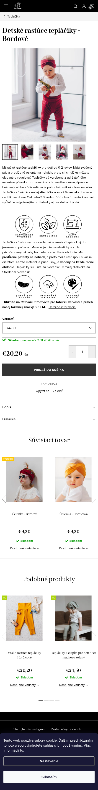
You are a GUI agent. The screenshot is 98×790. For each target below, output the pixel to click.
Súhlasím (49, 777)
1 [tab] (41, 700)
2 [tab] (46, 700)
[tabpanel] (24, 504)
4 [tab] (57, 700)
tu (21, 750)
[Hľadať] (75, 6)
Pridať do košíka (49, 370)
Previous (4, 498)
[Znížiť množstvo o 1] (72, 352)
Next (94, 498)
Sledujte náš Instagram (29, 729)
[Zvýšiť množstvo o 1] (91, 352)
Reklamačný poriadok (66, 729)
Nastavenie (49, 761)
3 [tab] (51, 700)
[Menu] (6, 6)
